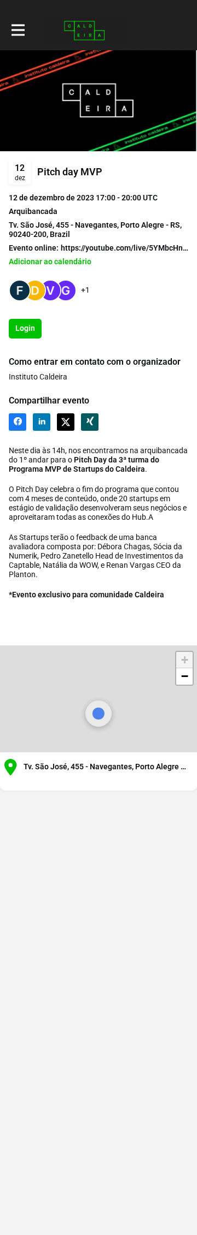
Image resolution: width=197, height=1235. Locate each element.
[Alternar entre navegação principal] (17, 30)
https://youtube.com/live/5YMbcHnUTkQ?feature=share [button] (124, 248)
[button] (50, 261)
